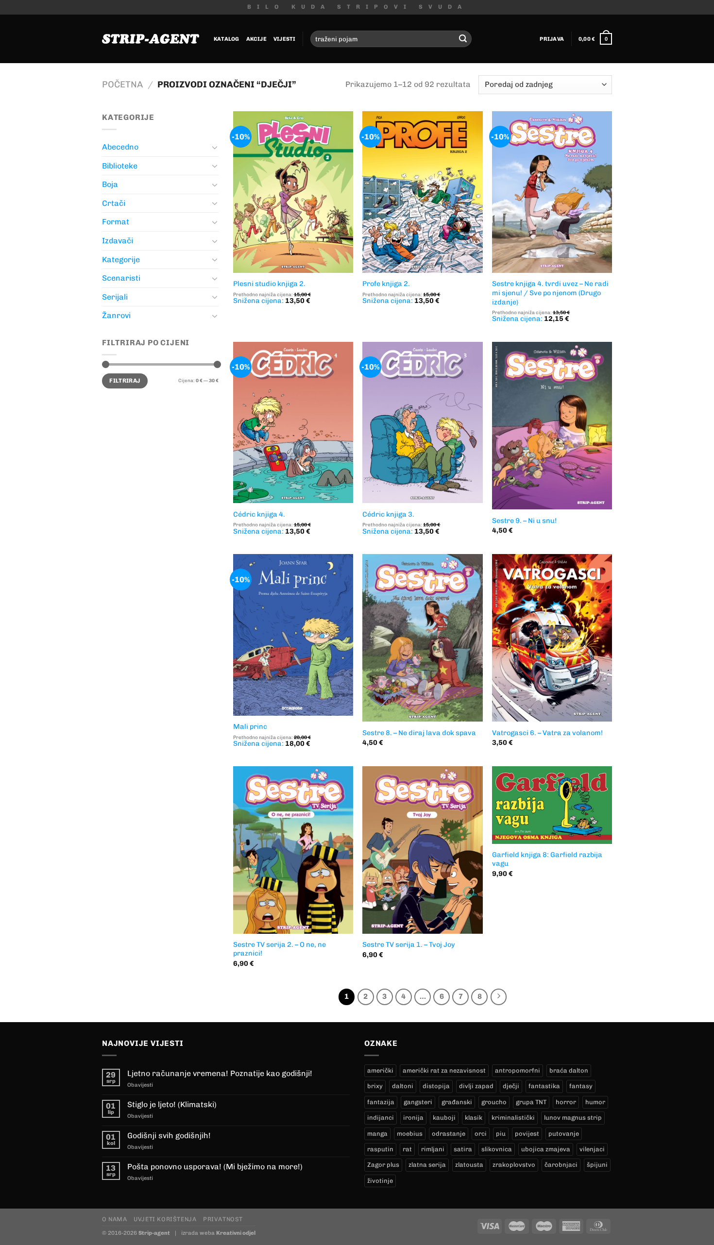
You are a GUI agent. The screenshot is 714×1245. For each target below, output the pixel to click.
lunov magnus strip (573, 1117)
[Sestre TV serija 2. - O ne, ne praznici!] (293, 849)
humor (595, 1102)
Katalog (226, 38)
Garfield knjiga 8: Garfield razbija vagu (547, 859)
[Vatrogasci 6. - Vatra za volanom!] (552, 638)
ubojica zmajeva (545, 1149)
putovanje (563, 1133)
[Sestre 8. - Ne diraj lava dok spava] (422, 638)
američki (380, 1070)
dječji (511, 1086)
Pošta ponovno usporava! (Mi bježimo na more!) (215, 1166)
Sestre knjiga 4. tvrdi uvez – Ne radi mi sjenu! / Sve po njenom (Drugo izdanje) (550, 292)
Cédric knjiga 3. (388, 514)
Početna (122, 84)
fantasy (581, 1086)
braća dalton (568, 1070)
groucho (494, 1102)
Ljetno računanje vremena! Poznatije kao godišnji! (219, 1073)
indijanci (380, 1117)
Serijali (115, 297)
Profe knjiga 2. (386, 283)
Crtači (113, 203)
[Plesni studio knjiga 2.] (293, 192)
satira (463, 1149)
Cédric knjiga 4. (259, 514)
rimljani (432, 1149)
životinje (380, 1180)
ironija (413, 1117)
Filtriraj (124, 380)
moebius (410, 1133)
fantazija (380, 1102)
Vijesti (284, 38)
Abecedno (120, 146)
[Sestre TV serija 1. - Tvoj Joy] (422, 849)
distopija (436, 1086)
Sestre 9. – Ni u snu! (524, 520)
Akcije (256, 38)
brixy (375, 1086)
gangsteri (418, 1102)
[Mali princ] (293, 635)
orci (481, 1133)
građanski (457, 1102)
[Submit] (463, 39)
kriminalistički (513, 1117)
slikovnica (496, 1149)
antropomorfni (517, 1070)
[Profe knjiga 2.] (422, 192)
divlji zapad (476, 1086)
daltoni (402, 1086)
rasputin (380, 1149)
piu (501, 1133)
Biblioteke (119, 165)
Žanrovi (116, 315)
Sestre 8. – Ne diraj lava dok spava (419, 732)
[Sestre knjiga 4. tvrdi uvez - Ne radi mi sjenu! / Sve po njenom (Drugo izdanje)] (552, 192)
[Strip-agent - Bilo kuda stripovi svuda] (150, 39)
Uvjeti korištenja (165, 1219)
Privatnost (223, 1219)
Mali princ (250, 726)
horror (566, 1102)
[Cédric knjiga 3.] (422, 423)
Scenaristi (121, 278)
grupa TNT (531, 1102)
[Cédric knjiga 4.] (293, 423)
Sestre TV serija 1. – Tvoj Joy (408, 944)
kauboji (444, 1117)
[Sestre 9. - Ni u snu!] (552, 426)
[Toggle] (215, 147)
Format (115, 221)
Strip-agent (154, 1232)
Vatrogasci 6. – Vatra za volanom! (547, 732)
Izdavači (117, 240)
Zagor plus (383, 1164)
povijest (527, 1133)
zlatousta (469, 1164)
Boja (110, 184)
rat (407, 1149)
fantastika (544, 1086)
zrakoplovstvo (514, 1164)
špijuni (597, 1164)
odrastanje (448, 1133)
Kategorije (121, 259)
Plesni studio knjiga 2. (269, 283)
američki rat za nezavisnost (444, 1070)
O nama (114, 1219)
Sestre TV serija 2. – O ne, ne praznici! (279, 949)
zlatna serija (427, 1164)
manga (377, 1133)
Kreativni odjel (235, 1232)
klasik (473, 1117)
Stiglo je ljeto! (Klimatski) (172, 1104)
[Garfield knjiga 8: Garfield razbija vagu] (552, 804)
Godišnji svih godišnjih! (169, 1135)
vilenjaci (592, 1149)
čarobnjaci (561, 1164)
